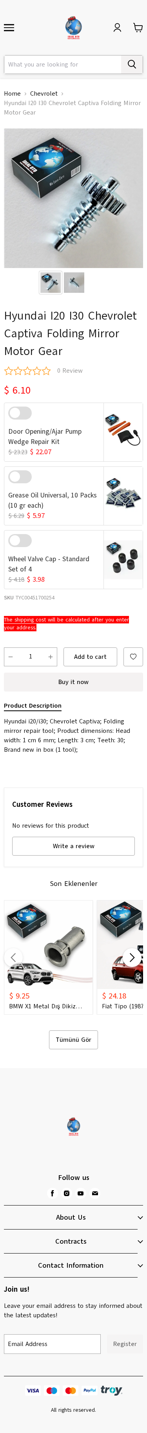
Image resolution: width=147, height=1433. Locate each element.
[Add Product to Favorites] (133, 656)
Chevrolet (44, 93)
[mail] (94, 1193)
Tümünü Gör (73, 1039)
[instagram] (66, 1193)
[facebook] (52, 1193)
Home (12, 93)
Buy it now (73, 682)
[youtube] (80, 1193)
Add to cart (90, 657)
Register (125, 1344)
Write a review (73, 846)
